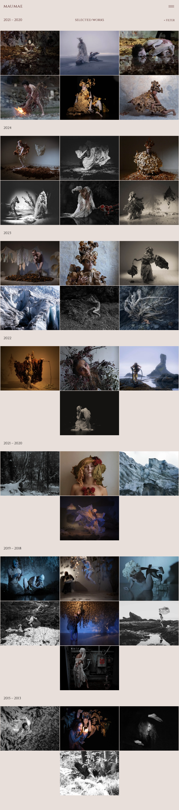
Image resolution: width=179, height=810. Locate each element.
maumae (13, 6)
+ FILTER (169, 20)
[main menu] (171, 6)
